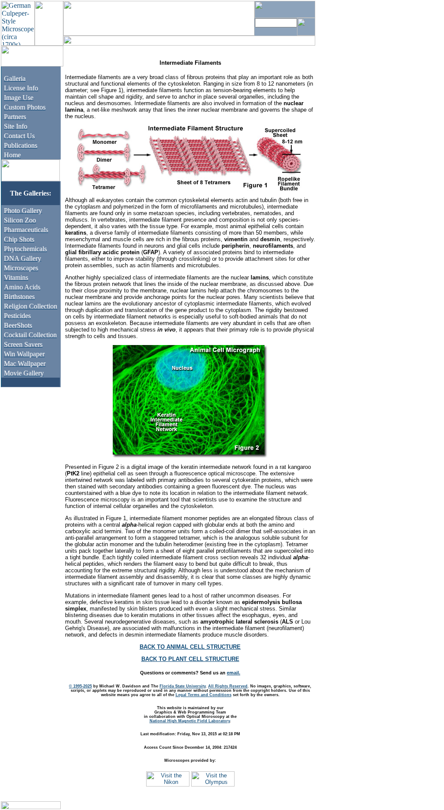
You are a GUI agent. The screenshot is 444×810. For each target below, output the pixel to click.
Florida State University (183, 686)
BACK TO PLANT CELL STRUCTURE (190, 659)
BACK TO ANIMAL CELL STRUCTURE (190, 647)
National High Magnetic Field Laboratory (190, 721)
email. (233, 672)
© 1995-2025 (80, 686)
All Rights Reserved (228, 686)
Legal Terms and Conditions (204, 695)
